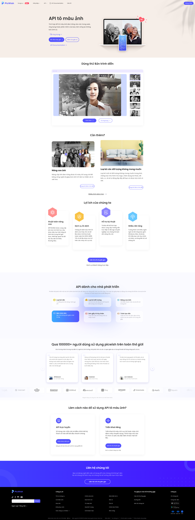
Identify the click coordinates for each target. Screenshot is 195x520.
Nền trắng (112, 511)
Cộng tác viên (175, 500)
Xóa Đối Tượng (89, 507)
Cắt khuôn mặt (89, 511)
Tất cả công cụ (60, 496)
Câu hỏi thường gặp (140, 496)
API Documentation (57, 3)
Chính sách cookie (126, 518)
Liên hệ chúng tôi (139, 503)
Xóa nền (58, 503)
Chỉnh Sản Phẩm (114, 507)
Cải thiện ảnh (59, 500)
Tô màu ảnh (88, 503)
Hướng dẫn (137, 500)
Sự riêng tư (115, 518)
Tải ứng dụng (55, 34)
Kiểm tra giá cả (72, 40)
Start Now (89, 120)
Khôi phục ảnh (60, 507)
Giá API (69, 3)
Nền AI (111, 500)
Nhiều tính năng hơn (96, 194)
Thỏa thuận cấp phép (139, 518)
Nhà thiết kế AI (113, 496)
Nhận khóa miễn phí (63, 441)
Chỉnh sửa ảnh (89, 496)
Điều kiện (107, 518)
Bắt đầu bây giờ (55, 40)
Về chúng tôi (174, 496)
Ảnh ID (111, 503)
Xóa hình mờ (88, 500)
